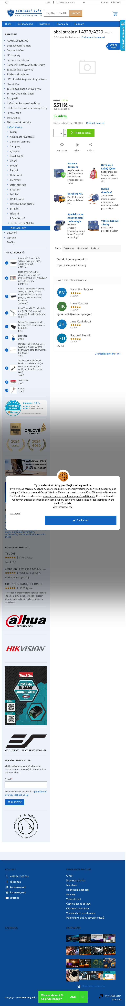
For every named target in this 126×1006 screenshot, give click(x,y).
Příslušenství (17, 218)
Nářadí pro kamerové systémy (23, 103)
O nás (47, 2)
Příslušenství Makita (22, 223)
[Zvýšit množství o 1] (65, 131)
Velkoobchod (73, 899)
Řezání (14, 170)
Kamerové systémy (17, 41)
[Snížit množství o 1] (65, 135)
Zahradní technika (20, 141)
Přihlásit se (15, 802)
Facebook (15, 882)
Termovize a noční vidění (20, 93)
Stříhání (14, 209)
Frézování (15, 180)
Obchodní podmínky (77, 908)
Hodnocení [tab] (82, 248)
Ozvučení (12, 233)
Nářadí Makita (14, 127)
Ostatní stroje (18, 185)
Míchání (14, 213)
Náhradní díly (18, 228)
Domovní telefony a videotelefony (26, 65)
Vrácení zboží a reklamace (80, 913)
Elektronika (13, 117)
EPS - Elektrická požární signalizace (27, 79)
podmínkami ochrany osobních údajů (25, 793)
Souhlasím (82, 520)
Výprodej (11, 237)
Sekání (13, 165)
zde (71, 507)
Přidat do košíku (83, 132)
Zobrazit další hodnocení (107, 353)
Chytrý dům (13, 84)
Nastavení (15, 513)
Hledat (76, 13)
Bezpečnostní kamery (19, 45)
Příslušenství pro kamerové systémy (27, 108)
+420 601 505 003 (19, 876)
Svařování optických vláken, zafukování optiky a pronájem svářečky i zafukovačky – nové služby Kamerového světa (25, 533)
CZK (103, 2)
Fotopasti (12, 98)
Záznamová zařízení (18, 60)
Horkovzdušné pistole (22, 204)
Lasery (13, 132)
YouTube (14, 898)
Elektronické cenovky (19, 122)
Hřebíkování (17, 199)
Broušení (15, 189)
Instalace (71, 885)
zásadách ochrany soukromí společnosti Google (69, 496)
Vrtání (13, 161)
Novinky (70, 894)
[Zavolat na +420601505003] (10, 2)
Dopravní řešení (15, 50)
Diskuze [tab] (95, 248)
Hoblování (16, 175)
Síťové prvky (13, 55)
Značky (11, 242)
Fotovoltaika (14, 113)
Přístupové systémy (18, 74)
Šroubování (16, 156)
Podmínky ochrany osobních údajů (85, 918)
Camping (15, 146)
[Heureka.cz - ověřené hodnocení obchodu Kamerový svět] (26, 408)
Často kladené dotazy (78, 904)
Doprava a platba (66, 2)
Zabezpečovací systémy (20, 69)
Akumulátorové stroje (22, 137)
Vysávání (15, 151)
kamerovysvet (18, 887)
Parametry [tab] (69, 248)
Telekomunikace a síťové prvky (24, 89)
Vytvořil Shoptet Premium (113, 997)
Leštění (14, 194)
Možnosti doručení (95, 123)
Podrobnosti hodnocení (93, 37)
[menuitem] (8, 24)
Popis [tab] (58, 248)
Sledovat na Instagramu (93, 986)
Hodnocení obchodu (77, 890)
